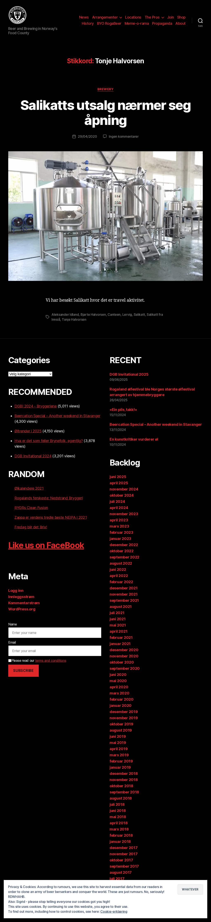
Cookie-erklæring (113, 911)
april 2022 (119, 576)
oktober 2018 (121, 786)
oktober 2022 (122, 551)
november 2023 (124, 514)
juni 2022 (118, 569)
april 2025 (119, 483)
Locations (133, 17)
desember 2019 (124, 712)
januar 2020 (120, 705)
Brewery (105, 89)
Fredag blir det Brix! (30, 527)
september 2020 (125, 668)
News (84, 17)
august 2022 (121, 563)
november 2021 (124, 594)
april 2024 (119, 508)
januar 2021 (120, 644)
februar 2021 (121, 637)
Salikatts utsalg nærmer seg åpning (105, 112)
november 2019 (124, 718)
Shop (181, 17)
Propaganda (162, 23)
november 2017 (124, 854)
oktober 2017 (121, 860)
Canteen (114, 314)
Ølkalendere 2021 (29, 488)
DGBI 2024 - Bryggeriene (35, 406)
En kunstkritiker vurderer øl (134, 439)
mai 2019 (118, 742)
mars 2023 (119, 526)
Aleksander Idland (65, 314)
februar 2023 (121, 532)
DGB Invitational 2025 (129, 374)
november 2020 (124, 656)
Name (12, 624)
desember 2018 (124, 773)
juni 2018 (118, 810)
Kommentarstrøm (24, 603)
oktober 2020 (122, 662)
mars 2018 (119, 829)
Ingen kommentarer (123, 136)
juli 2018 (117, 804)
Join (170, 17)
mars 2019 (119, 755)
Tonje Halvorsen (74, 319)
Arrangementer (105, 17)
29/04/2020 (87, 136)
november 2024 (124, 489)
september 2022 (124, 557)
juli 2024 (117, 501)
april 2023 (119, 520)
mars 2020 (119, 693)
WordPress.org (21, 609)
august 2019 (121, 730)
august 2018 (121, 798)
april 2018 (119, 823)
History (88, 23)
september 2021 (124, 600)
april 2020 (119, 687)
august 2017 (121, 872)
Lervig (127, 314)
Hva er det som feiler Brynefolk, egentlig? (48, 441)
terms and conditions (50, 660)
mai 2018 (118, 817)
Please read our (38, 660)
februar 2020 (122, 699)
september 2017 (124, 866)
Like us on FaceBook (46, 545)
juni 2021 (118, 619)
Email (12, 642)
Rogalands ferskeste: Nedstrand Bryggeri (48, 498)
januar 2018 (120, 841)
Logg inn (15, 590)
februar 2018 (121, 835)
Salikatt (139, 314)
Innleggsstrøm (21, 597)
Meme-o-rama (137, 23)
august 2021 (121, 606)
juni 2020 (118, 674)
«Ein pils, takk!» (123, 409)
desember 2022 (124, 545)
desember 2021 (124, 588)
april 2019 (119, 749)
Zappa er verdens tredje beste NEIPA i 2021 (50, 517)
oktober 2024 (122, 495)
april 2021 (118, 631)
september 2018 (124, 792)
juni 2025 (118, 477)
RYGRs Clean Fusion (31, 508)
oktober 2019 (121, 724)
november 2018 (124, 780)
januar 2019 (120, 767)
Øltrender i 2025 (28, 431)
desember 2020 (124, 650)
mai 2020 (118, 681)
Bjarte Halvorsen (93, 314)
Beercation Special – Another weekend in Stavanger (57, 416)
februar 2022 (121, 582)
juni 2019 (118, 736)
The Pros (152, 17)
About (180, 23)
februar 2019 (121, 761)
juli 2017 (117, 878)
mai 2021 (118, 625)
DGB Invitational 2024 (32, 456)
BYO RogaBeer (109, 23)
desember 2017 (124, 848)
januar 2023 (120, 538)
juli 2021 (117, 613)
